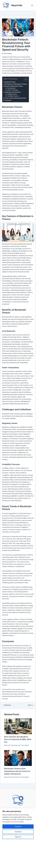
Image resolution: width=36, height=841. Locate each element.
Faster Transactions (12, 90)
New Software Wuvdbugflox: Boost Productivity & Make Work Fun (17, 739)
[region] (18, 824)
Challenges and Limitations (13, 92)
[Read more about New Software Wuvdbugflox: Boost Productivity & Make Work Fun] (18, 726)
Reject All (18, 837)
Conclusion (8, 100)
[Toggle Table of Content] (25, 79)
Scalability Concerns (13, 96)
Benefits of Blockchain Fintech (14, 86)
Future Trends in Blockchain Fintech (15, 98)
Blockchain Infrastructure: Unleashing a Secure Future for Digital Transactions (17, 771)
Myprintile (16, 5)
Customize (18, 831)
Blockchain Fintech (10, 82)
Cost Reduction (11, 88)
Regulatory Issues (12, 94)
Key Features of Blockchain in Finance (16, 84)
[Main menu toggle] (32, 5)
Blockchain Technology (11, 745)
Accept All (18, 826)
